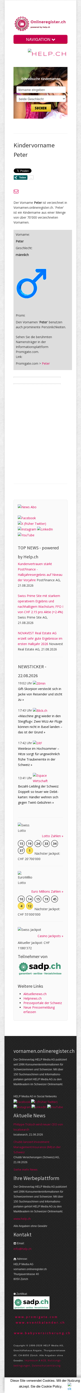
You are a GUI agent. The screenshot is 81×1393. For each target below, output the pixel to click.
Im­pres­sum (31, 1360)
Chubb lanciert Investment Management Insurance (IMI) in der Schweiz (37, 1147)
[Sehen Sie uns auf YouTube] (26, 534)
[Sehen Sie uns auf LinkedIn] (45, 529)
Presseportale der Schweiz (42, 1003)
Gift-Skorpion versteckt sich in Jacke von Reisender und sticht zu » (40, 694)
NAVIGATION (39, 39)
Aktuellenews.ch (35, 994)
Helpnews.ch (32, 998)
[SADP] (40, 968)
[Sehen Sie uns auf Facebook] (27, 518)
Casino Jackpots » (50, 936)
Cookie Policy (51, 1386)
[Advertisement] (40, 437)
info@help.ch (23, 1249)
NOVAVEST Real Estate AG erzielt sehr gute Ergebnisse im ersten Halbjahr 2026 (40, 638)
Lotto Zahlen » (52, 836)
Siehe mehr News (26, 1169)
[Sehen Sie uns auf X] (32, 523)
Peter (46, 363)
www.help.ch (22, 1219)
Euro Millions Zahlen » (47, 891)
